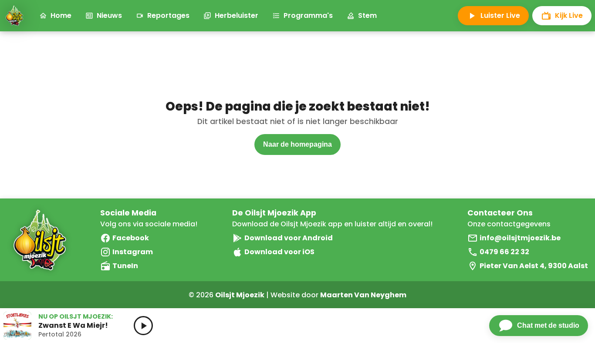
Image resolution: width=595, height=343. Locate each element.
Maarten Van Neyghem (363, 295)
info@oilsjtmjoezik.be (520, 238)
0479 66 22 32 (504, 252)
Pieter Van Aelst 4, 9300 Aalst (534, 266)
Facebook (130, 238)
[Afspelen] (143, 325)
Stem (367, 15)
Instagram (132, 252)
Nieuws (109, 15)
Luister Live (500, 15)
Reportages (168, 15)
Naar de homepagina (297, 144)
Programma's (308, 15)
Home (61, 15)
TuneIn (125, 266)
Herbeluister (236, 15)
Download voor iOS (279, 252)
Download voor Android (288, 238)
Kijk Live (569, 15)
